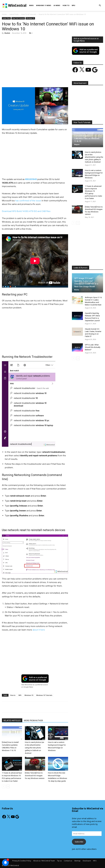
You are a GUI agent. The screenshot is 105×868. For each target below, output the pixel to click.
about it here (39, 629)
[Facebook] (21, 79)
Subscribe (79, 841)
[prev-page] (3, 786)
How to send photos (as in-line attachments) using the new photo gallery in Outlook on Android (34, 747)
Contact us (68, 861)
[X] (27, 79)
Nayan (77, 144)
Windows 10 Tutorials (44, 695)
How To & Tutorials (28, 14)
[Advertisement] (35, 57)
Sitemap (77, 861)
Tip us (59, 861)
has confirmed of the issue (28, 200)
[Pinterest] (34, 79)
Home (4, 14)
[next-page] (8, 786)
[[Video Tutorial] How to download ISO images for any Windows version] (35, 764)
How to (12, 695)
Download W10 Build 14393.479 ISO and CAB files (26, 211)
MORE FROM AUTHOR (33, 720)
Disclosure (87, 861)
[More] (65, 79)
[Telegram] (59, 79)
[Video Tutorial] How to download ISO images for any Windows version (34, 775)
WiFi (19, 695)
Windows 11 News (43, 5)
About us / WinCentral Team (44, 861)
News (31, 5)
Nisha (76, 290)
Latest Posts (14, 14)
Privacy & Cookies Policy (21, 861)
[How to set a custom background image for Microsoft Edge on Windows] (58, 733)
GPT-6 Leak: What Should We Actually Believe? (92, 347)
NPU (73, 5)
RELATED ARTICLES (12, 720)
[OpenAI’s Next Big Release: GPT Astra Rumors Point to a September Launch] (77, 316)
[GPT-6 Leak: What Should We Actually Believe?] (77, 347)
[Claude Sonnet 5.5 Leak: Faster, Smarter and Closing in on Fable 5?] (77, 332)
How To (66, 5)
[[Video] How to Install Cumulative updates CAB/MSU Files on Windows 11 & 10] (12, 733)
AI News (57, 5)
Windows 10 (30, 18)
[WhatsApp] (40, 79)
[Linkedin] (46, 79)
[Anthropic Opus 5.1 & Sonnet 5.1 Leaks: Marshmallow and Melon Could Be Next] (77, 300)
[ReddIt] (52, 79)
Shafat (7, 33)
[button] (100, 5)
